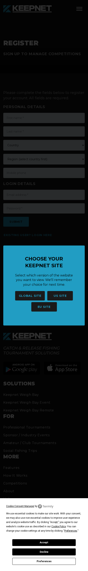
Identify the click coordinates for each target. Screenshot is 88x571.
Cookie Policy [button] (58, 526)
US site (60, 296)
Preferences (44, 561)
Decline (44, 551)
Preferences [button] (70, 530)
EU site (44, 307)
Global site (30, 296)
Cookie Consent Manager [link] (20, 506)
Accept (44, 542)
